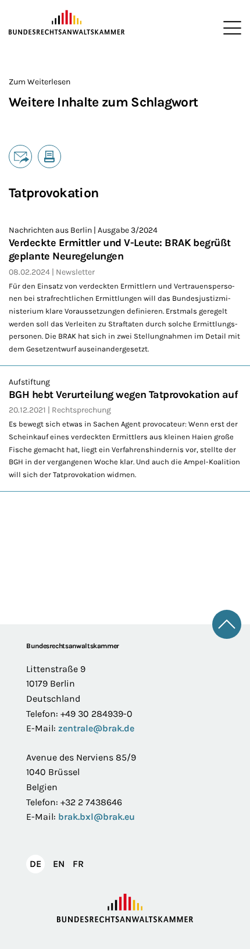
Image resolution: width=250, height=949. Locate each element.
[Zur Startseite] (67, 23)
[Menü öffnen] (229, 28)
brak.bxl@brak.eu (96, 816)
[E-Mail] (20, 156)
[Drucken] (49, 156)
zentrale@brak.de (96, 728)
